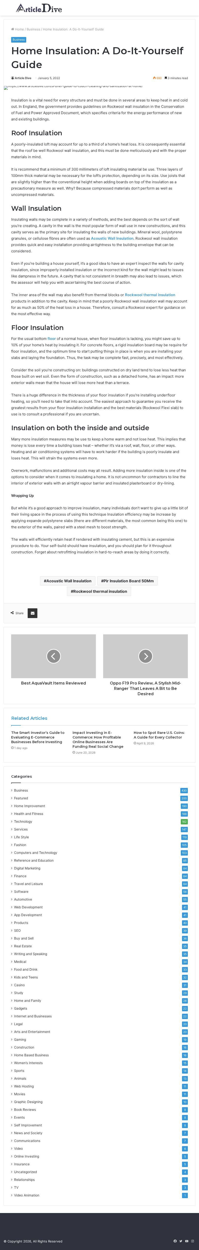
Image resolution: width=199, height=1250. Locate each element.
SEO (17, 930)
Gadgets (20, 1008)
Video (18, 1148)
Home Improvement (29, 806)
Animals (20, 1078)
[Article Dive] (39, 7)
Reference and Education (34, 860)
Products (21, 923)
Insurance (22, 1164)
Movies (19, 1094)
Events (19, 1117)
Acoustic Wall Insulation (68, 580)
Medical (20, 962)
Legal (18, 1024)
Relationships (24, 1180)
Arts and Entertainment (32, 1032)
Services (21, 829)
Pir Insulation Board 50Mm (129, 580)
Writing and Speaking (30, 954)
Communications (27, 1141)
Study (18, 993)
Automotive (23, 899)
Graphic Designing (28, 1102)
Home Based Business (31, 1055)
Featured (21, 798)
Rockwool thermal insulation (150, 294)
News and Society (28, 1133)
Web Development (28, 907)
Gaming (20, 1039)
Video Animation (26, 1195)
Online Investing (26, 1156)
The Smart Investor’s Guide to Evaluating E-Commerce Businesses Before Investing (38, 737)
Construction (24, 1047)
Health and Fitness (28, 814)
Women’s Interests (28, 1063)
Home (19, 29)
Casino (19, 985)
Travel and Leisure (28, 884)
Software (21, 892)
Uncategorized (25, 1172)
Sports (19, 1071)
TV (16, 1187)
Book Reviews (25, 1110)
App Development (28, 915)
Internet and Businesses (33, 1016)
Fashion (20, 845)
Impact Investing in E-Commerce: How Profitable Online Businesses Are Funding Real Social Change (98, 739)
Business (33, 29)
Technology (23, 821)
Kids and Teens (26, 977)
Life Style (21, 837)
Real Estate (23, 946)
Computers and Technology (35, 853)
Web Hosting (24, 1086)
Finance (20, 876)
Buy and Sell (23, 938)
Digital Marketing (27, 868)
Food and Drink (25, 969)
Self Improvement (28, 1125)
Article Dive (23, 78)
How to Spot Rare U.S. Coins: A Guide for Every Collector (159, 734)
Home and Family (27, 1001)
